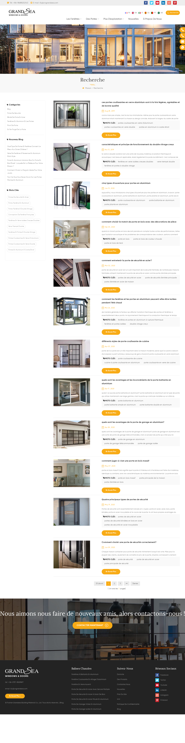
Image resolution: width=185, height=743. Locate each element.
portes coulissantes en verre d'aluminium (23, 238)
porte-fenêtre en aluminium (18, 203)
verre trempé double (16, 226)
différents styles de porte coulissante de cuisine (125, 341)
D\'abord (99, 583)
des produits (122, 679)
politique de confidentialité (128, 704)
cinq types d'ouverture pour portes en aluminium (126, 183)
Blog (9, 109)
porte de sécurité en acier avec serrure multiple (91, 689)
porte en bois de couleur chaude (147, 239)
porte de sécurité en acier (148, 559)
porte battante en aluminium (161, 200)
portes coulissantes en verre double (21, 244)
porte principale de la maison (152, 478)
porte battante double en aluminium (156, 405)
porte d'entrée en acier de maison (119, 282)
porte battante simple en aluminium (120, 405)
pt (155, 13)
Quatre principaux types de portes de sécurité (125, 500)
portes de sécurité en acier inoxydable (121, 525)
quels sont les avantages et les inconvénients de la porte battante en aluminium (136, 382)
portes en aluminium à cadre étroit (21, 250)
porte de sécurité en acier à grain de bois (88, 694)
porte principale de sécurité (116, 563)
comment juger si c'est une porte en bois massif (125, 461)
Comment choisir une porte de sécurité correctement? (129, 542)
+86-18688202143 (20, 3)
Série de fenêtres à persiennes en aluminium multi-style (23, 155)
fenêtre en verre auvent (81, 684)
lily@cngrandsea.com (49, 3)
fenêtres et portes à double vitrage (21, 232)
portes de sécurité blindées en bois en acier (123, 521)
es (148, 13)
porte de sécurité (14, 113)
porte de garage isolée (148, 443)
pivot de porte (12, 125)
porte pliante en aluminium (116, 204)
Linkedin (163, 690)
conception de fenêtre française (21, 215)
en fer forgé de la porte (16, 129)
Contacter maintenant (90, 625)
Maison (88, 88)
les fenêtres (72, 19)
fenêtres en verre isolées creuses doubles (23, 220)
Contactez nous (123, 684)
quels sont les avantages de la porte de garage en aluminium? (133, 422)
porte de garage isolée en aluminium (86, 709)
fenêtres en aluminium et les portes (20, 121)
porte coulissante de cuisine (130, 358)
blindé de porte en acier (16, 117)
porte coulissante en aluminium (131, 200)
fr (129, 13)
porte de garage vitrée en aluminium (86, 704)
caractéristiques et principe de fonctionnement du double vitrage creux (138, 145)
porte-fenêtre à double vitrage (20, 209)
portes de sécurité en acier (18, 197)
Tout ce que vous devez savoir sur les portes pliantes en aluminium (24, 178)
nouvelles (133, 19)
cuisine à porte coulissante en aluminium (122, 363)
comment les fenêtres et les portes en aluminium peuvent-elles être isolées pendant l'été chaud (139, 301)
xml (118, 699)
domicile (120, 674)
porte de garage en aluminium (131, 439)
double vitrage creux (139, 324)
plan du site (122, 694)
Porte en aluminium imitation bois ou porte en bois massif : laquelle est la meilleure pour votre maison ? (25, 163)
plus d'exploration (112, 19)
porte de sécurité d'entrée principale (161, 278)
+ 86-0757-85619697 (15, 682)
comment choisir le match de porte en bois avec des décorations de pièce (139, 222)
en (136, 13)
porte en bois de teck (113, 243)
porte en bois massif (126, 478)
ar (162, 13)
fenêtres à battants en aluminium (85, 674)
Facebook (164, 675)
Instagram (164, 695)
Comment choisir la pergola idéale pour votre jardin (24, 171)
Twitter (163, 680)
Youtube (163, 685)
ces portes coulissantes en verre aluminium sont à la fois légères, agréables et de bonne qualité (141, 104)
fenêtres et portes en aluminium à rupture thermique (140, 320)
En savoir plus (111, 135)
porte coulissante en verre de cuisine (160, 363)
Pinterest (164, 700)
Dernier (135, 583)
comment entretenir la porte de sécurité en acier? (127, 261)
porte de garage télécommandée (119, 443)
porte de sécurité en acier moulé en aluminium (90, 699)
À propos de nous (152, 19)
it (142, 13)
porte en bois (123, 239)
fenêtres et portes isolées (115, 324)
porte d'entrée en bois (113, 482)
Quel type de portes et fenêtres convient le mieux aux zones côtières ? (24, 148)
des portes (91, 19)
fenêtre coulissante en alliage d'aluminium (89, 679)
